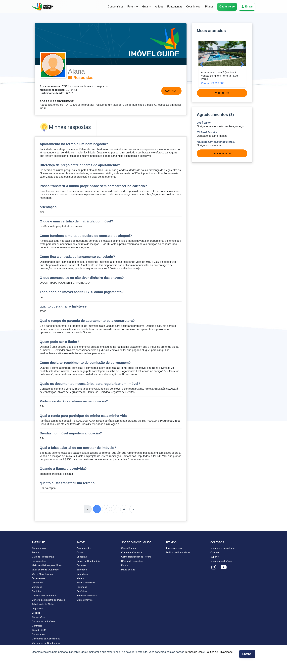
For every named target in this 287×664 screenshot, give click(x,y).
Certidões (37, 587)
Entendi (247, 654)
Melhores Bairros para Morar (47, 565)
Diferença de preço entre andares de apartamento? (80, 165)
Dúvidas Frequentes (132, 561)
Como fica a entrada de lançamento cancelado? (77, 256)
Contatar (171, 91)
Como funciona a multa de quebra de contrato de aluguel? (86, 236)
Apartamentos (84, 548)
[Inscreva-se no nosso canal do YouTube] (223, 567)
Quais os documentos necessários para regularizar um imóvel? (90, 383)
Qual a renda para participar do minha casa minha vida (83, 416)
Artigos (159, 6)
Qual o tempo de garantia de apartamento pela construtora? (87, 320)
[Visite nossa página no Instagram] (213, 567)
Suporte (214, 556)
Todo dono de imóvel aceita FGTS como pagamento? (82, 292)
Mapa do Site (128, 569)
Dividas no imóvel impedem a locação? (71, 433)
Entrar (249, 6)
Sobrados (82, 569)
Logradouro (38, 608)
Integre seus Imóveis (221, 561)
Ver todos (222, 93)
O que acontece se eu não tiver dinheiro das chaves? (82, 278)
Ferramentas (174, 6)
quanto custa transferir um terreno (67, 483)
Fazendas (82, 587)
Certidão (36, 591)
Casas (80, 552)
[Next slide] (242, 64)
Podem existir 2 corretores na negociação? (74, 401)
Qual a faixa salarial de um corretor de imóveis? (78, 448)
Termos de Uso (194, 652)
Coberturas (82, 574)
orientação (48, 207)
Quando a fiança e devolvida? (63, 468)
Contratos (37, 625)
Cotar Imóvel (193, 6)
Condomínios (115, 6)
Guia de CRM (39, 630)
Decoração (37, 582)
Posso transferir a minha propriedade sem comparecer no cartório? (93, 186)
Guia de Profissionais (43, 556)
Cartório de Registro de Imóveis (48, 599)
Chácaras (82, 556)
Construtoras (39, 634)
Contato (214, 552)
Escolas (36, 612)
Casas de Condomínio (88, 561)
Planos (209, 6)
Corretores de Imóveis (43, 621)
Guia (145, 6)
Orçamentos (38, 578)
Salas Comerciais (86, 582)
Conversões (38, 617)
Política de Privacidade (219, 652)
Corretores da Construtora (46, 638)
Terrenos (81, 565)
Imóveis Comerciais (87, 595)
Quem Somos (128, 548)
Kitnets (80, 578)
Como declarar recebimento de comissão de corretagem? (85, 362)
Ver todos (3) (222, 153)
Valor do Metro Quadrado (45, 569)
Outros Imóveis (85, 599)
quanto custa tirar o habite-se (63, 306)
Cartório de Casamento (44, 595)
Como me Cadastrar (132, 552)
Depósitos (82, 591)
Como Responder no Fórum (136, 556)
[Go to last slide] (202, 64)
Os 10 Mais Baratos (42, 574)
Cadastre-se (227, 6)
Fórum (131, 6)
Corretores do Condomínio (46, 643)
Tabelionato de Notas (43, 604)
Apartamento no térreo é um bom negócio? (74, 144)
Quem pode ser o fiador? (59, 342)
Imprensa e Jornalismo (222, 548)
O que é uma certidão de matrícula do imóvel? (76, 221)
